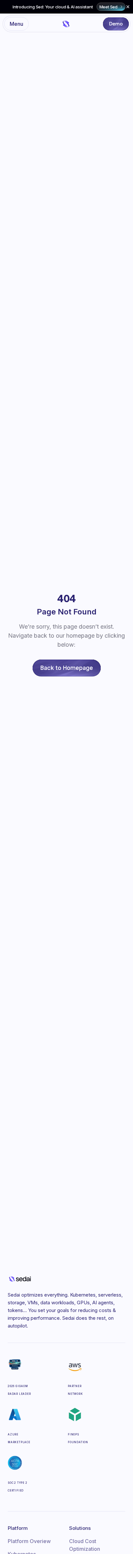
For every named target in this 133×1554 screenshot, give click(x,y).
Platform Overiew (29, 1541)
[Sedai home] (66, 23)
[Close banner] (127, 6)
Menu (16, 24)
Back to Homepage (66, 667)
